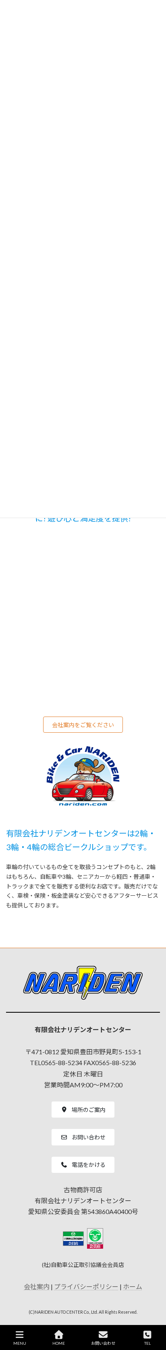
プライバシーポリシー (86, 1287)
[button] (83, 725)
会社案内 (37, 1287)
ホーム (132, 1287)
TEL (147, 1343)
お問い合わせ (103, 1343)
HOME (58, 1343)
